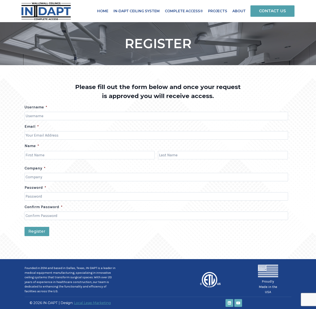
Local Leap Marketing (92, 303)
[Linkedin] (229, 303)
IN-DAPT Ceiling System (137, 11)
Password (35, 187)
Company (35, 168)
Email (32, 126)
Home (102, 11)
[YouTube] (238, 303)
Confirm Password (43, 206)
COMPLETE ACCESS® (184, 11)
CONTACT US (272, 11)
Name (32, 145)
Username (36, 107)
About (239, 11)
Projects (217, 11)
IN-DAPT (91, 268)
